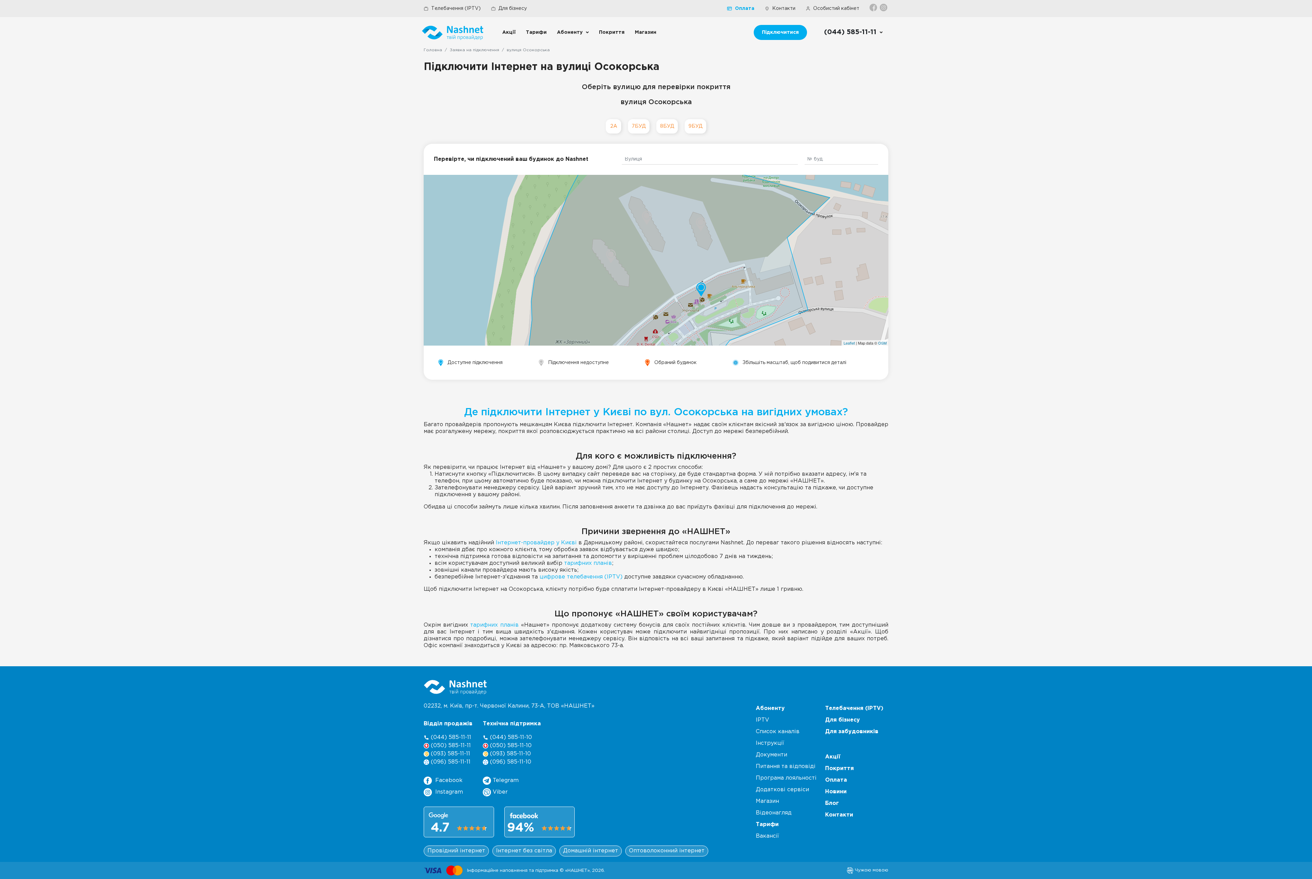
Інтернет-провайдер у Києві (536, 542)
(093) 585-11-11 (449, 753)
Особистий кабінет (836, 8)
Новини (836, 791)
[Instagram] (884, 7)
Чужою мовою (870, 870)
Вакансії (767, 836)
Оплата (744, 8)
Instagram (449, 792)
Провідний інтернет (456, 850)
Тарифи (536, 32)
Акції (509, 32)
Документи (771, 754)
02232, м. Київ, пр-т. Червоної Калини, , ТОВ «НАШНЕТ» (509, 706)
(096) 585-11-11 (449, 762)
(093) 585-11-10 (509, 753)
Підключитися (780, 32)
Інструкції (770, 743)
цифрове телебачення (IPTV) (581, 577)
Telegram (505, 780)
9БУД (695, 126)
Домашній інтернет (590, 850)
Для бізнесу (512, 8)
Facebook (449, 780)
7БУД (639, 126)
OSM (882, 343)
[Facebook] (874, 7)
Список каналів (778, 731)
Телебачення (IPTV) (456, 8)
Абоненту (570, 32)
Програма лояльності (786, 778)
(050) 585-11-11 (450, 745)
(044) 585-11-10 (510, 737)
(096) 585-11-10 (509, 762)
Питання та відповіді (786, 766)
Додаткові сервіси (782, 789)
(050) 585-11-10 (510, 745)
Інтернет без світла (524, 850)
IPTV (762, 720)
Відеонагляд (774, 812)
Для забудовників (851, 731)
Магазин (645, 32)
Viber (499, 792)
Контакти (783, 8)
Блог (832, 803)
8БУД (667, 126)
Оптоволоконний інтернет (667, 850)
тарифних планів (588, 563)
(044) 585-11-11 (450, 737)
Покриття (612, 32)
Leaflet (849, 343)
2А (613, 126)
